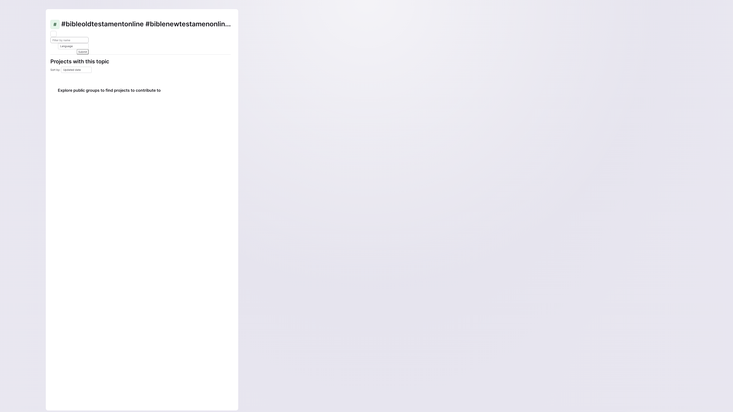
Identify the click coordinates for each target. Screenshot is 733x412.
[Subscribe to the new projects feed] (53, 34)
